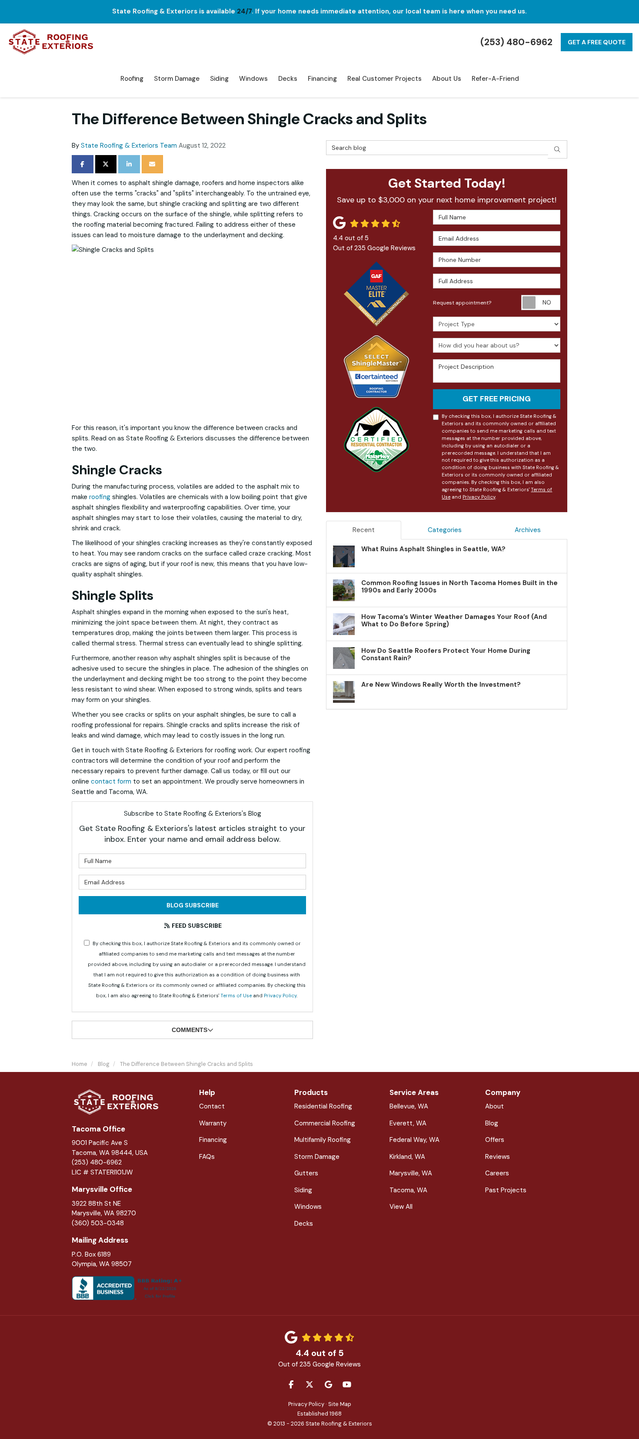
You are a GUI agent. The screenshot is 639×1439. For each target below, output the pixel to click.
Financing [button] (322, 78)
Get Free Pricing (497, 399)
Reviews (497, 1156)
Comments (189, 1029)
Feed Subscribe (196, 926)
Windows (308, 1206)
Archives (528, 530)
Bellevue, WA (408, 1106)
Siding (303, 1190)
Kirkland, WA (407, 1156)
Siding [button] (219, 78)
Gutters (306, 1173)
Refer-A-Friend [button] (495, 78)
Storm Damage (316, 1156)
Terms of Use (236, 995)
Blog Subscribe (192, 905)
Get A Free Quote (597, 42)
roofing (99, 497)
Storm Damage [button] (177, 78)
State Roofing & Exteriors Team (129, 145)
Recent (364, 530)
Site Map (339, 1404)
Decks (303, 1223)
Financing (213, 1139)
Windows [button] (253, 78)
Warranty (212, 1123)
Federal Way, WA (414, 1139)
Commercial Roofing (324, 1123)
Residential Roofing (323, 1106)
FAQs (207, 1156)
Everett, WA (407, 1123)
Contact (212, 1106)
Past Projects (505, 1190)
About (494, 1106)
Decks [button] (287, 78)
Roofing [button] (131, 78)
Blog (491, 1123)
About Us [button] (446, 78)
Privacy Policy (280, 995)
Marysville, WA (410, 1173)
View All (401, 1206)
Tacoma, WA (408, 1190)
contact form (111, 781)
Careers (497, 1173)
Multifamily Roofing (322, 1139)
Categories (445, 530)
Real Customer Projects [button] (384, 78)
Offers (494, 1139)
